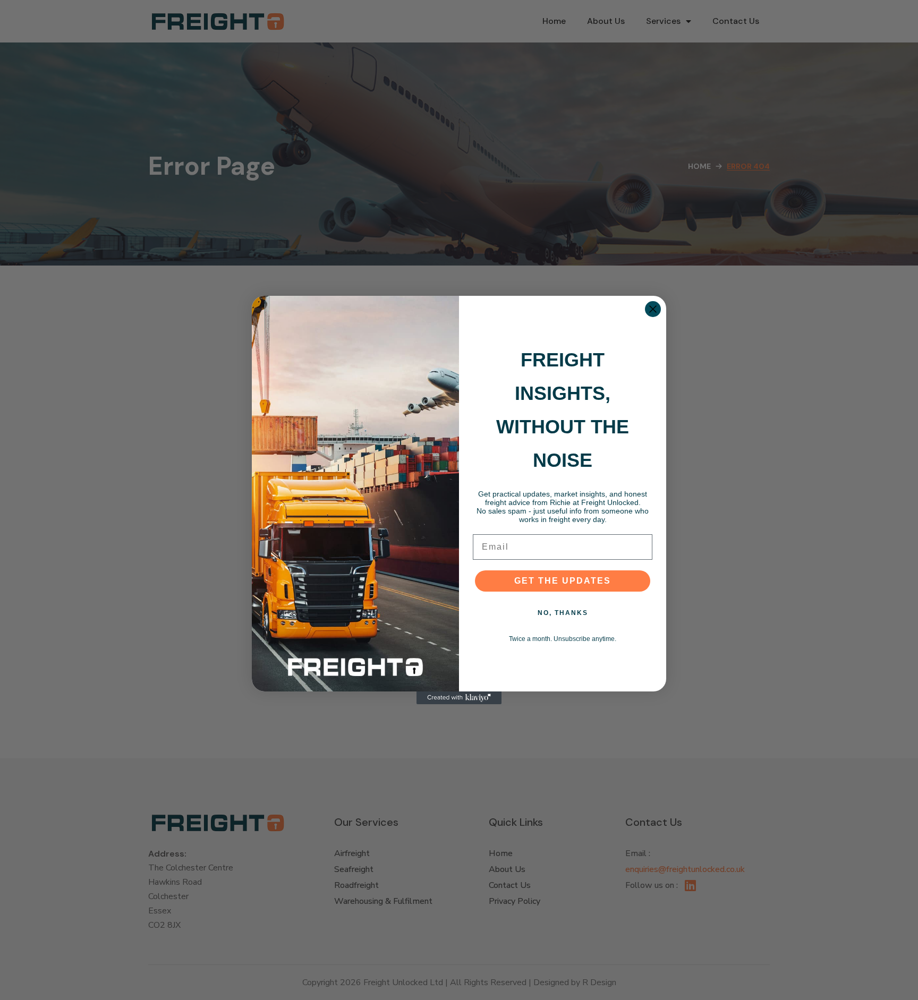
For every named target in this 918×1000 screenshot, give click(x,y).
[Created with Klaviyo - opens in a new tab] (459, 697)
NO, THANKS (563, 613)
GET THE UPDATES (562, 580)
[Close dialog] (653, 309)
